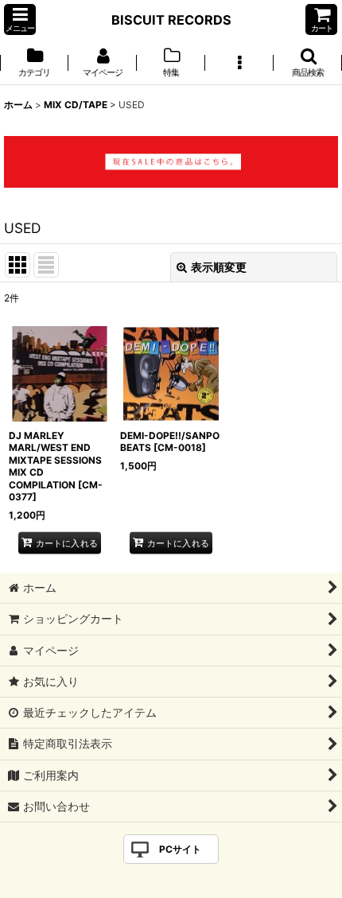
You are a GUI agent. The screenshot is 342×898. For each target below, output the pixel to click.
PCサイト (180, 849)
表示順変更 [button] (219, 267)
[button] (20, 19)
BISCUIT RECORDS (171, 20)
